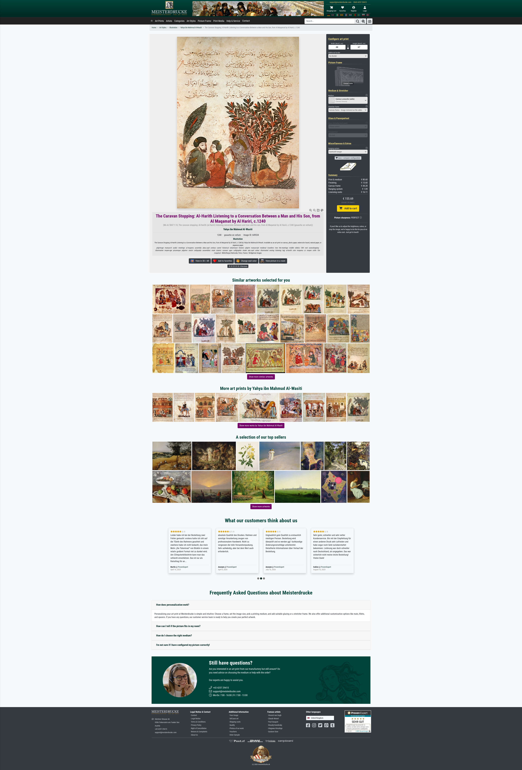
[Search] (358, 21)
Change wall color (248, 261)
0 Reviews (243, 266)
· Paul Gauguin (272, 722)
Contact (246, 20)
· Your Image (233, 715)
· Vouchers (233, 732)
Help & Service (233, 21)
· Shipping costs (234, 722)
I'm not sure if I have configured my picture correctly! (183, 644)
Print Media (218, 21)
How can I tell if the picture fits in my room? (178, 626)
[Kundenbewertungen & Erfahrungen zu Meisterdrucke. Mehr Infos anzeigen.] (358, 721)
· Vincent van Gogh (274, 715)
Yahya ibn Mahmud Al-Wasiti (191, 27)
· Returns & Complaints (198, 732)
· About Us (194, 735)
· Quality (232, 725)
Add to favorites (224, 261)
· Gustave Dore (272, 732)
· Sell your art (233, 718)
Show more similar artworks (261, 376)
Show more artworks (261, 506)
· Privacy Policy (195, 725)
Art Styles (191, 21)
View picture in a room (274, 261)
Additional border (334, 53)
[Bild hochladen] (369, 21)
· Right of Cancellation (198, 728)
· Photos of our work (236, 728)
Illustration (173, 27)
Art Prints (159, 21)
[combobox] (348, 56)
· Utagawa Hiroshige (274, 728)
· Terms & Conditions (198, 722)
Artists (169, 21)
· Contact (193, 715)
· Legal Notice (195, 718)
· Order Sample (234, 735)
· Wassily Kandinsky (274, 725)
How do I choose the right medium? (174, 635)
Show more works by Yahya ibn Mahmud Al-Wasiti (261, 425)
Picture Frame (204, 21)
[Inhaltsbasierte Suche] (363, 21)
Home (154, 27)
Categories (179, 21)
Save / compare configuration (349, 158)
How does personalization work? (172, 604)
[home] (152, 21)
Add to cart (349, 208)
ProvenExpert (181, 567)
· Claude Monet (273, 718)
